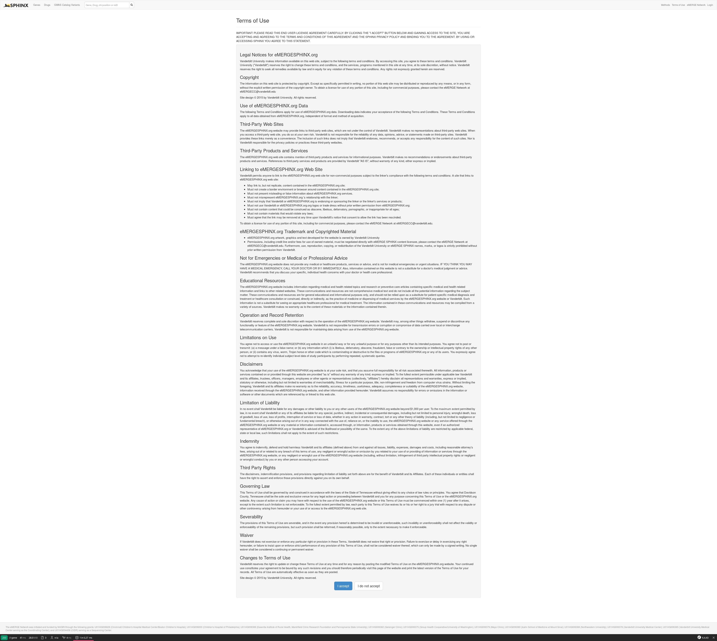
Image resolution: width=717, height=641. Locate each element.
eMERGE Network (696, 4)
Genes (36, 5)
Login (710, 4)
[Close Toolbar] (713, 638)
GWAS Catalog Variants (67, 5)
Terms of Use (678, 4)
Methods (665, 4)
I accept (343, 585)
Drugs (47, 5)
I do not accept (369, 585)
